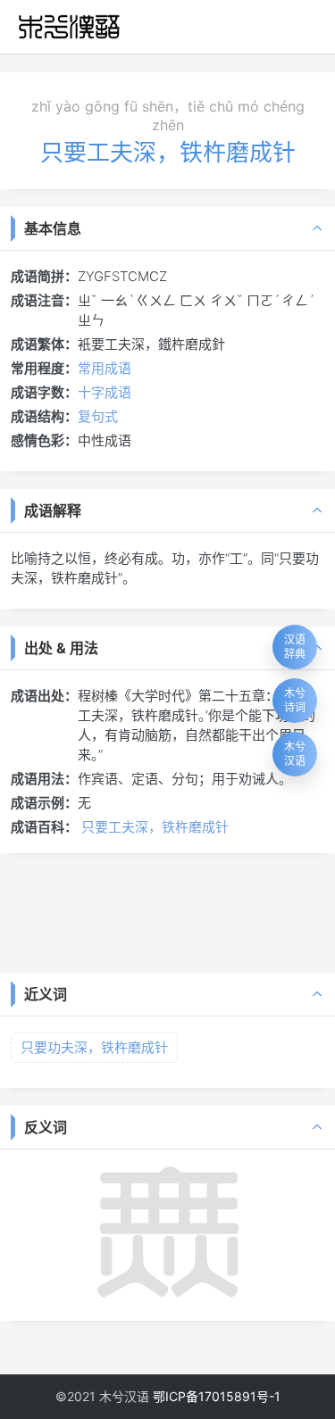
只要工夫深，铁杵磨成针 (155, 826)
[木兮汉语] (69, 27)
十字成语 (104, 392)
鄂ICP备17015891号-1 (217, 1396)
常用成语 (104, 368)
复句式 (98, 416)
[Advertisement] (167, 911)
